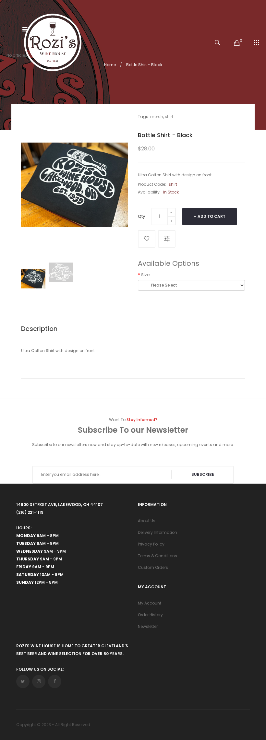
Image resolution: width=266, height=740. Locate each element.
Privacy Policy (151, 544)
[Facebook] (54, 681)
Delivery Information (157, 532)
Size (145, 275)
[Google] (38, 681)
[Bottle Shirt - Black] (33, 279)
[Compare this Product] (166, 239)
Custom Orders (153, 567)
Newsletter (148, 626)
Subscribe (202, 474)
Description (39, 328)
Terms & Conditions (157, 555)
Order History (150, 614)
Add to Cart (211, 216)
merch (156, 116)
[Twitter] (23, 681)
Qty (141, 216)
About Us (146, 520)
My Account (149, 603)
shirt (169, 116)
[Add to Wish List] (146, 239)
